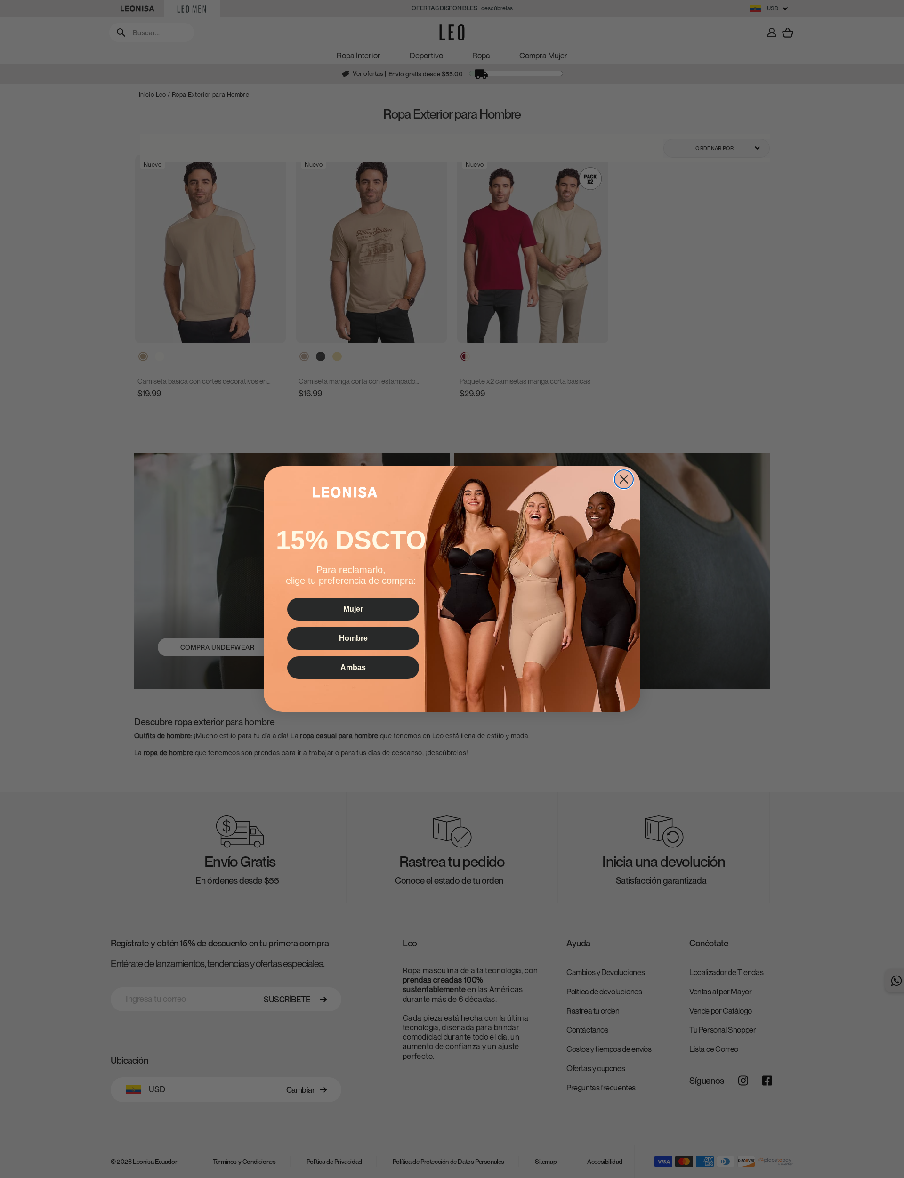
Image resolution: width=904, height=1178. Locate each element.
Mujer (353, 609)
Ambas (353, 667)
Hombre (353, 638)
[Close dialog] (623, 479)
